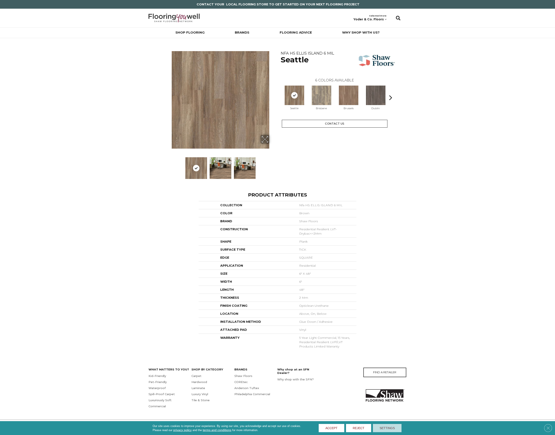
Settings (387, 428)
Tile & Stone (200, 400)
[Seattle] (294, 95)
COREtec (241, 382)
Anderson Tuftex (246, 388)
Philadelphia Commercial (252, 394)
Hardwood (199, 382)
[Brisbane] (321, 95)
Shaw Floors (243, 376)
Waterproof (157, 388)
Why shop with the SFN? (295, 379)
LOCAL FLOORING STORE (247, 4)
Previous (278, 91)
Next (390, 91)
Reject (358, 428)
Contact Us (334, 123)
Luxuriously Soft (160, 400)
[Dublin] (376, 95)
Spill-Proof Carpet (162, 394)
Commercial (157, 406)
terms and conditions (217, 430)
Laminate (198, 388)
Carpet (196, 376)
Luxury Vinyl (199, 394)
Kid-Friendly (157, 376)
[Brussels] (348, 95)
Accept (331, 428)
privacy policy (182, 430)
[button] (398, 18)
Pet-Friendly (158, 382)
